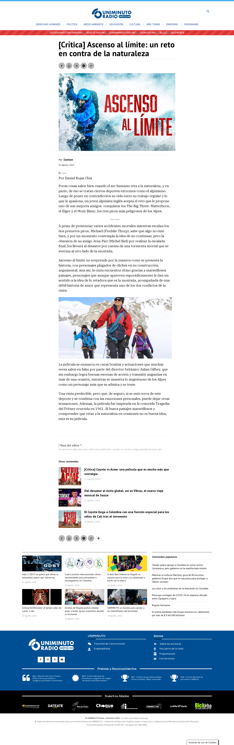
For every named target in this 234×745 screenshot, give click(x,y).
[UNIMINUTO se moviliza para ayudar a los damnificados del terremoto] (127, 597)
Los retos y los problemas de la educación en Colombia (180, 588)
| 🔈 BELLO (160, 32)
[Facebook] (62, 66)
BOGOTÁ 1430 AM (95, 32)
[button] (208, 11)
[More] (98, 538)
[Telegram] (84, 66)
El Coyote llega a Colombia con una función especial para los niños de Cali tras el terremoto (126, 514)
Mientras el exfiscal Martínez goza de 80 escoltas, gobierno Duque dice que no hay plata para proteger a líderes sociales (180, 578)
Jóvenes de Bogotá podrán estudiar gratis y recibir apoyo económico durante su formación (84, 610)
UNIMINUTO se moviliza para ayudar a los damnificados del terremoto (125, 609)
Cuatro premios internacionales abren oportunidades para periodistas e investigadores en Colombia (83, 577)
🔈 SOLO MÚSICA (175, 32)
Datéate (68, 159)
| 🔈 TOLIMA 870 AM (145, 32)
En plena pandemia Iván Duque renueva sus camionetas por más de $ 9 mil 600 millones (180, 613)
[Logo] (111, 13)
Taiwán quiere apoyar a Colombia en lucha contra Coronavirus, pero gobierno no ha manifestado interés (179, 566)
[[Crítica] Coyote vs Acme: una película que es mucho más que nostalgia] (70, 476)
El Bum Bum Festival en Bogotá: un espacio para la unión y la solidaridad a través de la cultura (126, 577)
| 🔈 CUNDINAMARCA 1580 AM (119, 32)
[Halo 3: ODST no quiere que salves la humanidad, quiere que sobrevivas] (42, 563)
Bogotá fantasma (161, 605)
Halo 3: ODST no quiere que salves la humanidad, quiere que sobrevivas (40, 576)
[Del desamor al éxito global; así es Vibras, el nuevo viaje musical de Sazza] (70, 498)
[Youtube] (62, 659)
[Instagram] (47, 659)
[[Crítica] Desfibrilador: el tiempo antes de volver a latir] (42, 597)
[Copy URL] (91, 66)
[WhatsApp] (69, 66)
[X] (76, 66)
